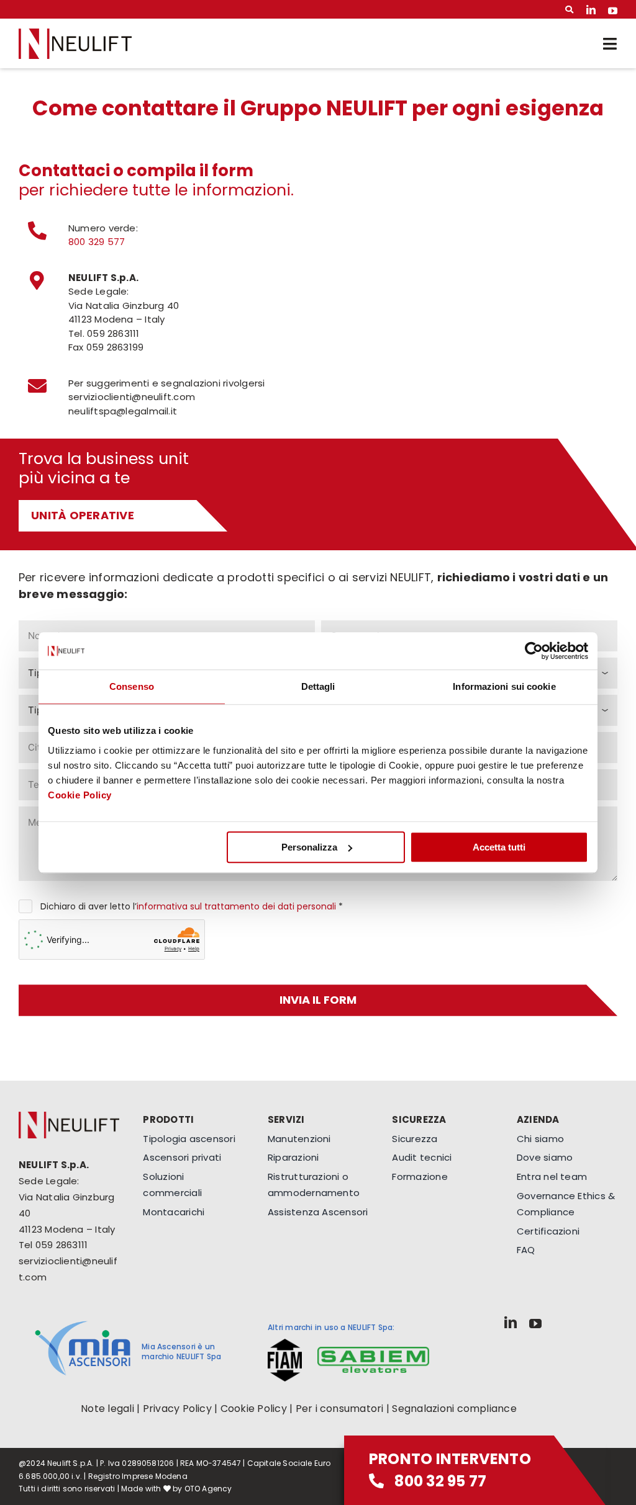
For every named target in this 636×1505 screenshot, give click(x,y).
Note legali (107, 1408)
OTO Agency (208, 1488)
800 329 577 (96, 241)
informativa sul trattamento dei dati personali (236, 906)
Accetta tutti (499, 847)
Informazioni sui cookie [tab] (504, 686)
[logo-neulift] (75, 33)
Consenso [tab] (131, 686)
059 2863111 (61, 1244)
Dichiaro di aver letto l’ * (191, 906)
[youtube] (612, 9)
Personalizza (309, 847)
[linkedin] (591, 9)
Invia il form (318, 999)
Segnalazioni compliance (454, 1408)
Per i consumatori (340, 1408)
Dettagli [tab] (318, 686)
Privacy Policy (177, 1408)
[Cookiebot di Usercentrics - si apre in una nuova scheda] (533, 650)
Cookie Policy (80, 795)
